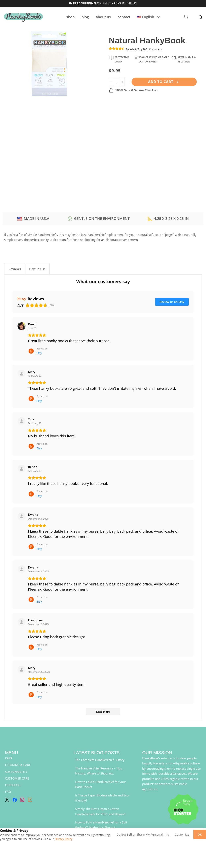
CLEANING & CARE (18, 765)
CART (8, 758)
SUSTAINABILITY (16, 772)
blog (85, 17)
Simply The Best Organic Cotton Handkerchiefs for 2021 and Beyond (100, 811)
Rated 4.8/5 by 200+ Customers (144, 49)
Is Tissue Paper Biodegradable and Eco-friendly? (102, 798)
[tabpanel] (103, 496)
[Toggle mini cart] (185, 17)
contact (123, 17)
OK (200, 834)
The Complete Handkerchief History (100, 760)
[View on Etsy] (22, 326)
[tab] (14, 268)
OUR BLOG (13, 785)
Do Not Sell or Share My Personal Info (142, 834)
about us (103, 17)
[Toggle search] (200, 17)
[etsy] (30, 799)
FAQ (8, 792)
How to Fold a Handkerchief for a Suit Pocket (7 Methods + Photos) (101, 825)
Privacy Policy (63, 839)
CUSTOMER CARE (17, 778)
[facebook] (15, 799)
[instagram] (22, 799)
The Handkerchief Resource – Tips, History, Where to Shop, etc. (99, 771)
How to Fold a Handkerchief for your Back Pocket (100, 784)
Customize (182, 834)
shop (70, 17)
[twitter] (7, 799)
